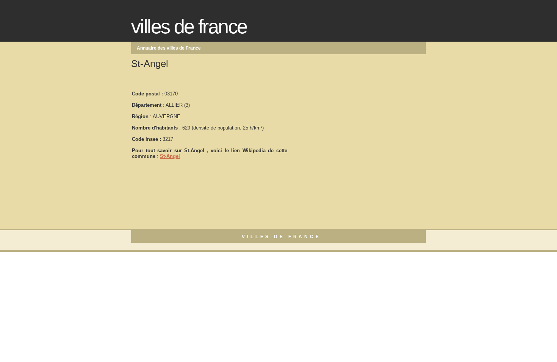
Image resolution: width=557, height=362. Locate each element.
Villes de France (189, 26)
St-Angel (170, 156)
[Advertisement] (345, 121)
